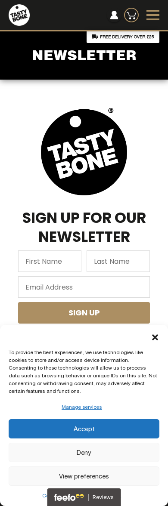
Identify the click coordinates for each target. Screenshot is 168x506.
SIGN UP (84, 312)
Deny (84, 452)
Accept (84, 428)
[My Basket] (131, 15)
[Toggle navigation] (152, 15)
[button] (155, 335)
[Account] (114, 15)
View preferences (84, 476)
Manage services (82, 407)
